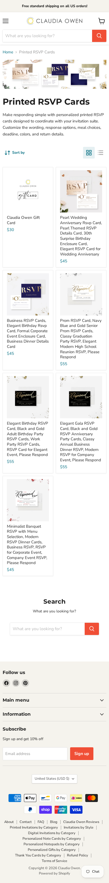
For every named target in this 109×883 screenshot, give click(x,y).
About (9, 822)
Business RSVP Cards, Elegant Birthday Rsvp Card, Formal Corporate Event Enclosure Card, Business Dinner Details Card (28, 333)
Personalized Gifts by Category (52, 849)
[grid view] (89, 153)
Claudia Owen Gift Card (23, 220)
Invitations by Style (78, 827)
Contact (26, 822)
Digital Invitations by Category (51, 833)
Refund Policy (77, 855)
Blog (53, 822)
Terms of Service (54, 861)
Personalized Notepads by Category (52, 844)
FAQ (41, 822)
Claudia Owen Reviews (81, 822)
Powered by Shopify (54, 873)
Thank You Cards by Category (38, 855)
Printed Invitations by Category (34, 827)
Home (8, 52)
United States (52, 778)
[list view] (100, 153)
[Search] (99, 36)
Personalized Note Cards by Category (51, 838)
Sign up (81, 754)
